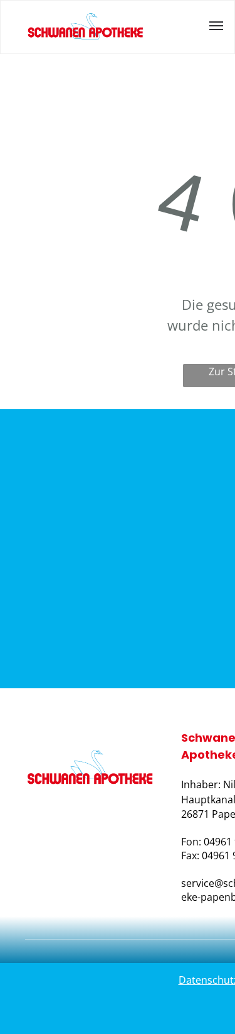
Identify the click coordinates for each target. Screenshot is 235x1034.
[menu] (216, 25)
